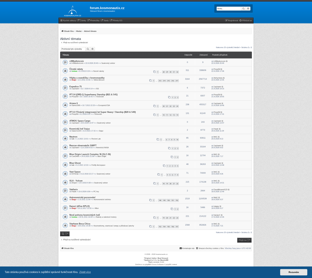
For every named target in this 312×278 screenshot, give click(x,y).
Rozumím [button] (294, 272)
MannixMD (164, 260)
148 (160, 200)
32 (177, 72)
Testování (100, 97)
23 (174, 106)
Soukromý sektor (108, 63)
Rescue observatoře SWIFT (83, 145)
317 (177, 81)
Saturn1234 (76, 131)
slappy (216, 206)
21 (167, 106)
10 (163, 115)
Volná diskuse (99, 80)
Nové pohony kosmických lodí (84, 215)
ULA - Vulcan (76, 180)
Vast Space (74, 172)
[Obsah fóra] (71, 10)
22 (170, 106)
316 (172, 81)
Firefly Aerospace (98, 165)
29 (167, 72)
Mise (97, 208)
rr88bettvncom (76, 61)
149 (164, 200)
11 (167, 115)
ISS (97, 89)
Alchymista (218, 78)
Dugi (74, 80)
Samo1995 (76, 105)
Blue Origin (102, 156)
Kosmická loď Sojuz (79, 129)
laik (73, 139)
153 (160, 227)
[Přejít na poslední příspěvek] (227, 61)
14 (177, 115)
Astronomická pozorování (82, 197)
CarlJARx (75, 156)
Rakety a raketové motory (106, 217)
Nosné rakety (98, 71)
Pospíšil (217, 69)
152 (177, 200)
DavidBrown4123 (220, 190)
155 (168, 227)
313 (160, 81)
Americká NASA (102, 147)
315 (168, 81)
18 (163, 184)
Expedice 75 (75, 86)
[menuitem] (81, 21)
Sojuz (101, 131)
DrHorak (75, 174)
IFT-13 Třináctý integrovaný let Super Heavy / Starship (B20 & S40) (102, 112)
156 (172, 227)
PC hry (96, 191)
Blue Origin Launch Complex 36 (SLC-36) (90, 154)
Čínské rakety (76, 69)
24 (177, 106)
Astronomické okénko (102, 199)
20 (163, 106)
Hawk (216, 129)
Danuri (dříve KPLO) (79, 206)
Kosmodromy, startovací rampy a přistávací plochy (114, 226)
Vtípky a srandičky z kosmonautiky (86, 78)
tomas (74, 71)
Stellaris (73, 189)
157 (177, 227)
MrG (215, 137)
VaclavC (217, 215)
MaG (216, 197)
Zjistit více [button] (85, 272)
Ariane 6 (73, 103)
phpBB (147, 264)
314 (164, 81)
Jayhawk (75, 89)
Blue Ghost (75, 163)
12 (170, 115)
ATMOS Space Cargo (79, 121)
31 (174, 72)
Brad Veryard (163, 258)
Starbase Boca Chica (79, 223)
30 (170, 72)
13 (174, 115)
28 (163, 72)
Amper (74, 183)
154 (164, 227)
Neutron (73, 137)
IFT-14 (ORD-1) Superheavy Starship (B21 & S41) (93, 94)
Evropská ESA (104, 105)
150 (168, 200)
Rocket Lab (96, 139)
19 (167, 184)
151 (172, 200)
